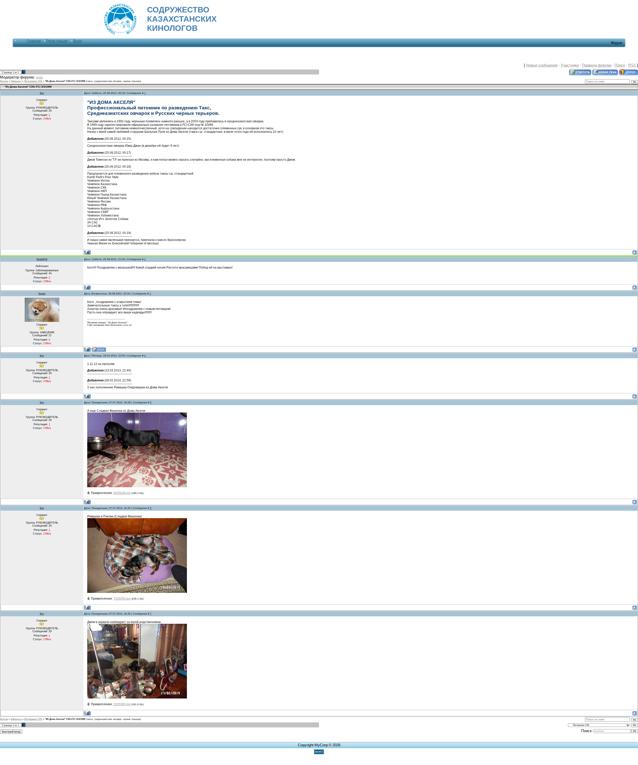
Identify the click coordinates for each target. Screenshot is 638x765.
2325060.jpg (122, 704)
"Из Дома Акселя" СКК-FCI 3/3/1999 (65, 81)
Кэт (42, 93)
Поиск (620, 65)
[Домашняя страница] (99, 349)
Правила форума (596, 65)
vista (39, 77)
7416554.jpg (122, 598)
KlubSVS (42, 259)
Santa (41, 293)
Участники (570, 65)
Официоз (16, 81)
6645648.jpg (122, 493)
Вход (77, 41)
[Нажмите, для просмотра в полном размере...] (137, 449)
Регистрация (57, 41)
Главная (34, 41)
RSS (632, 65)
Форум (4, 81)
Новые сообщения (542, 65)
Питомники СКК (33, 81)
